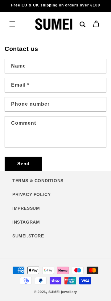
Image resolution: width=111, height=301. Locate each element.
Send (23, 163)
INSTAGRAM (26, 222)
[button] (12, 24)
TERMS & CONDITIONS (38, 180)
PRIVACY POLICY (31, 194)
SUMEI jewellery (62, 292)
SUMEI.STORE (28, 235)
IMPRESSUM (26, 208)
